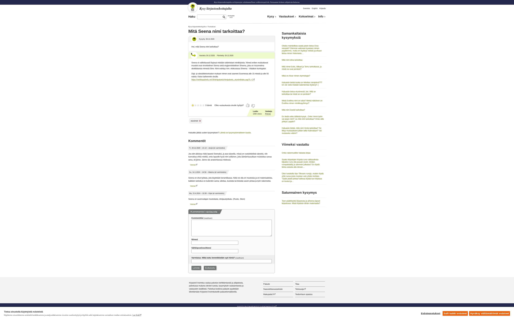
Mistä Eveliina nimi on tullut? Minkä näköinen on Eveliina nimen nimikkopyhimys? (302, 101)
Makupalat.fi (268, 294)
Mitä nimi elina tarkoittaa (292, 60)
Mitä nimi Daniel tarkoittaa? (293, 110)
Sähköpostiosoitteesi (201, 248)
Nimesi (194, 239)
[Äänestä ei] (253, 106)
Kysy (270, 16)
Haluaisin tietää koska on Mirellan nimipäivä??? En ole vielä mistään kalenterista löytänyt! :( (302, 83)
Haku (191, 16)
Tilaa (297, 284)
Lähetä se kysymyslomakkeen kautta (235, 132)
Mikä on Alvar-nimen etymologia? (296, 76)
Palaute (266, 284)
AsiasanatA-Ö (231, 16)
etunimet (194, 121)
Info (320, 16)
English (315, 8)
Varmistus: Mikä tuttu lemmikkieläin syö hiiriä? (213, 258)
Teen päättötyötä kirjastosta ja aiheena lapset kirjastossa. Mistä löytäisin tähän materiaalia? (301, 202)
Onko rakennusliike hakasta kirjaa (296, 153)
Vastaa (192, 165)
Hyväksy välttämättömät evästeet (489, 313)
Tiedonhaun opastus (303, 294)
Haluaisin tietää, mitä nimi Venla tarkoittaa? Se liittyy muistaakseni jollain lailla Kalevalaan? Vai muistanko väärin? (302, 130)
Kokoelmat (306, 16)
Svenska (306, 8)
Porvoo (268, 114)
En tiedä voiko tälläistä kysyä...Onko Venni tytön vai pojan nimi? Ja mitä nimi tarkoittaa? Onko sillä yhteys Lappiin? (303, 118)
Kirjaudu (322, 8)
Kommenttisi (197, 218)
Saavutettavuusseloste (273, 289)
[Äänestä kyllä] (248, 105)
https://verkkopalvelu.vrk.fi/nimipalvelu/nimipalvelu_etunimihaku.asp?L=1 (222, 79)
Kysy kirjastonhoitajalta (197, 26)
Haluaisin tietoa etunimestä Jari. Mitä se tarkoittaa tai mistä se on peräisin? (299, 92)
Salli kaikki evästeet (455, 313)
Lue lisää (136, 315)
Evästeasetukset (430, 313)
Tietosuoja (299, 289)
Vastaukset (286, 16)
